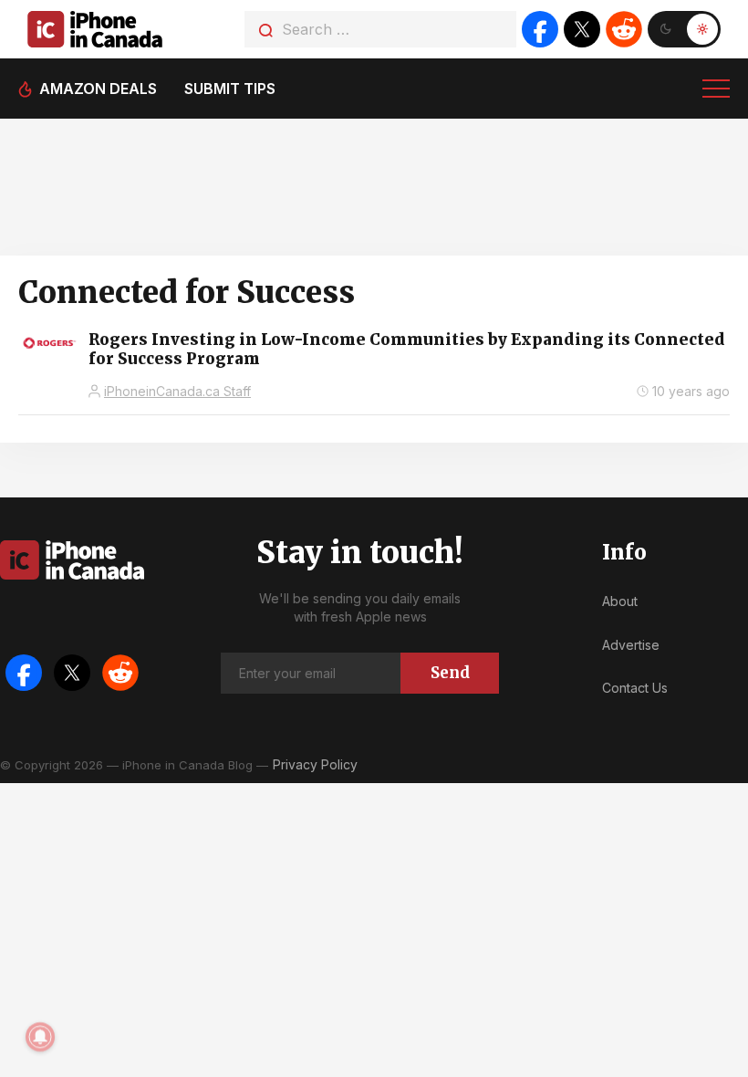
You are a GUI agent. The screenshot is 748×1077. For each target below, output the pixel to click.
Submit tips (229, 88)
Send (450, 673)
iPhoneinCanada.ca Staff (177, 391)
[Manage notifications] (40, 1036)
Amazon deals (98, 88)
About (620, 601)
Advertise (631, 645)
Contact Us (635, 687)
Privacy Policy (315, 764)
